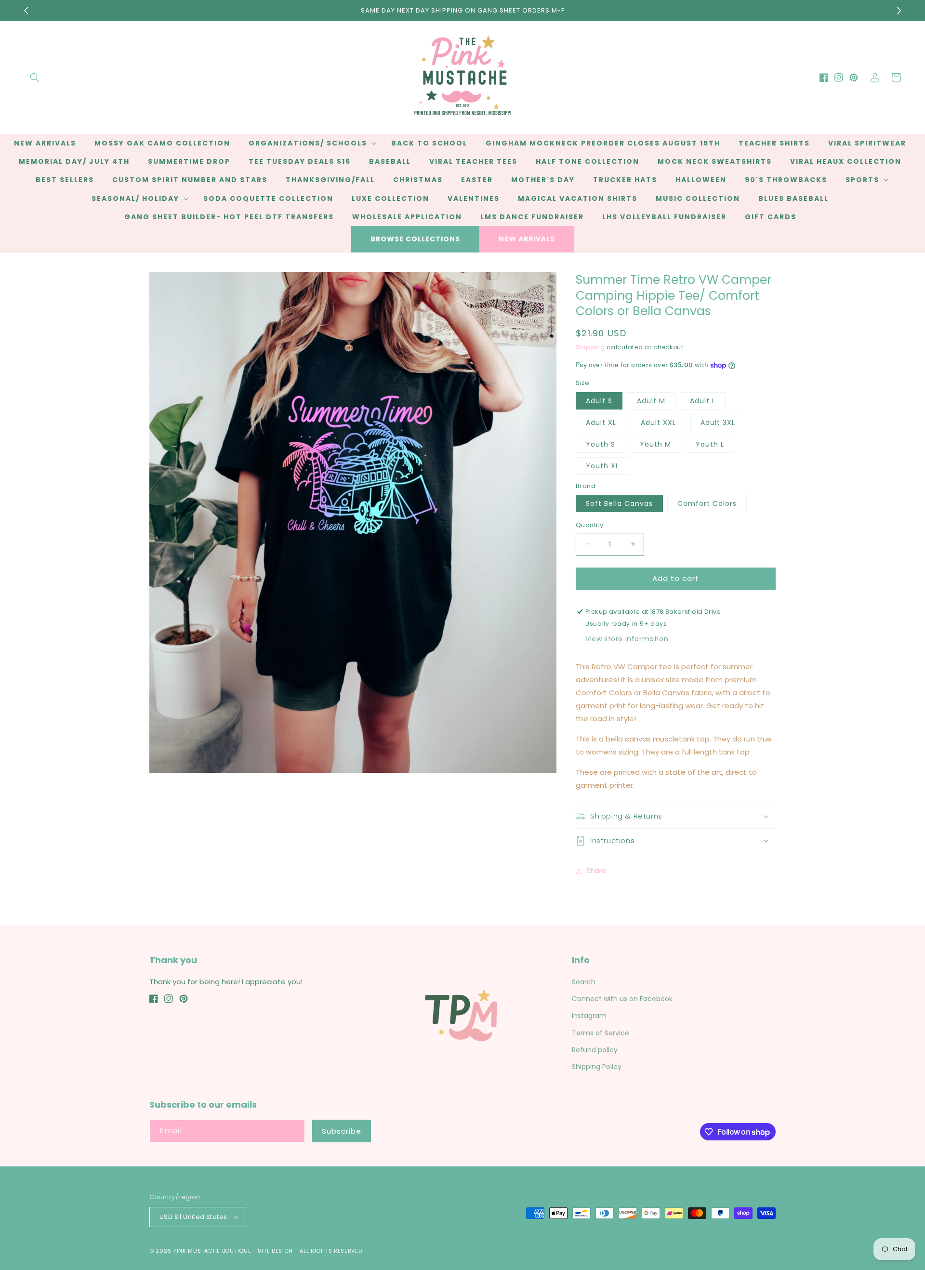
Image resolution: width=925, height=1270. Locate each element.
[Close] (624, 582)
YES (461, 631)
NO (461, 668)
